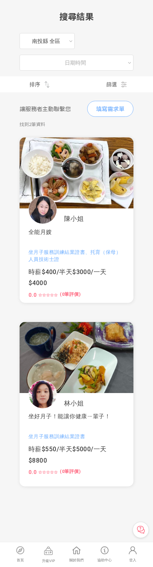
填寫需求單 (110, 108)
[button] (76, 172)
